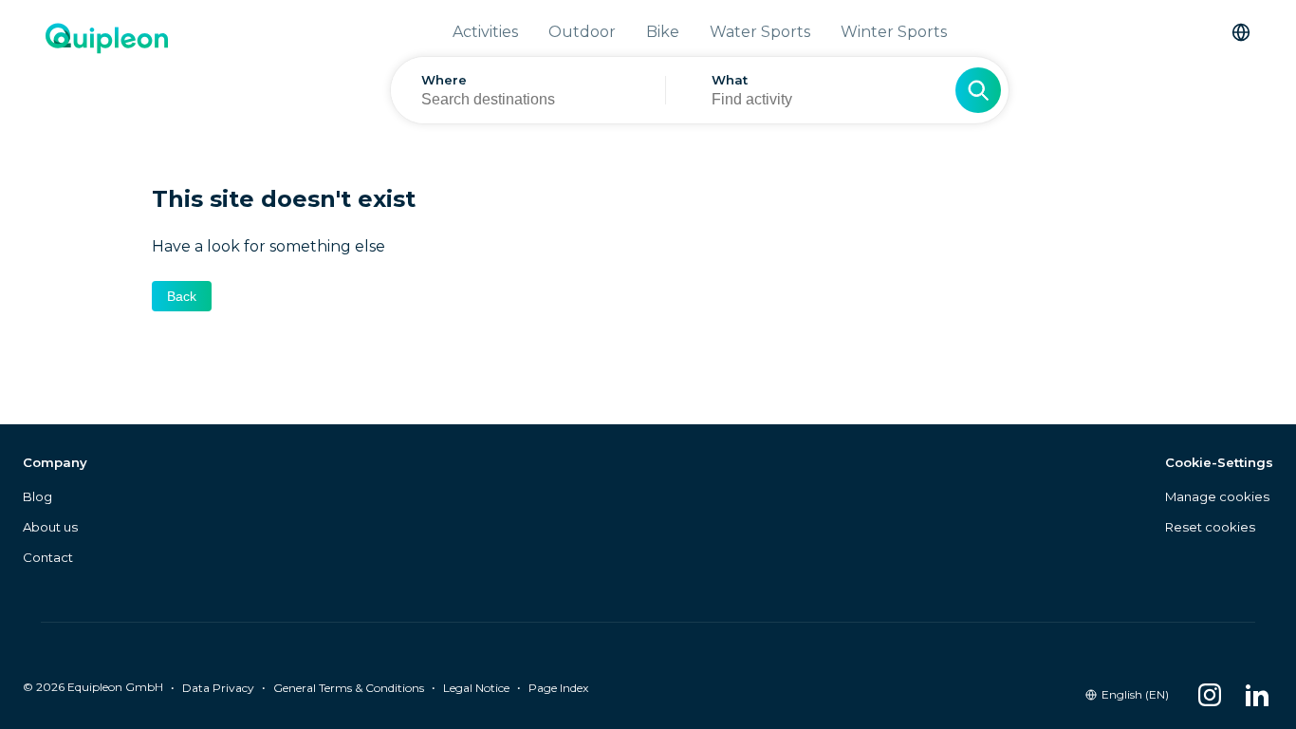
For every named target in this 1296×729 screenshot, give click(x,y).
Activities (485, 32)
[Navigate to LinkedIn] (1257, 694)
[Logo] (107, 81)
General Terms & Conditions (348, 688)
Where (444, 79)
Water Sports (760, 32)
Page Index (558, 688)
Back (181, 296)
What (730, 79)
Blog (37, 496)
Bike (662, 32)
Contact (48, 557)
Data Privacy (218, 688)
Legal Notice (476, 688)
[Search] (978, 90)
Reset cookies (1210, 526)
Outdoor (582, 32)
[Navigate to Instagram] (1210, 694)
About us (50, 526)
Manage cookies (1217, 496)
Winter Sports (894, 32)
